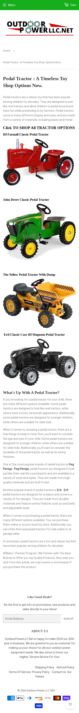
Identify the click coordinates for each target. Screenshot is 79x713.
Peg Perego (21, 468)
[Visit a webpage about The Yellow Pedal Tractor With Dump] (39, 327)
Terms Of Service (20, 672)
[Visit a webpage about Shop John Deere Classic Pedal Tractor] (39, 259)
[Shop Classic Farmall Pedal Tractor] (39, 184)
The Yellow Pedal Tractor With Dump (29, 274)
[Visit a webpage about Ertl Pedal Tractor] (39, 384)
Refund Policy (65, 667)
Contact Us (59, 672)
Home (6, 50)
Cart (73, 5)
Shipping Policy (44, 667)
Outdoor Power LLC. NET (41, 690)
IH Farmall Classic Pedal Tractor (26, 134)
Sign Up (68, 618)
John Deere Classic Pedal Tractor (27, 199)
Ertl (59, 490)
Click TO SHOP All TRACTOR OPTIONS (39, 128)
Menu (11, 5)
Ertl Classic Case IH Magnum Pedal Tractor (34, 334)
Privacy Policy (40, 672)
